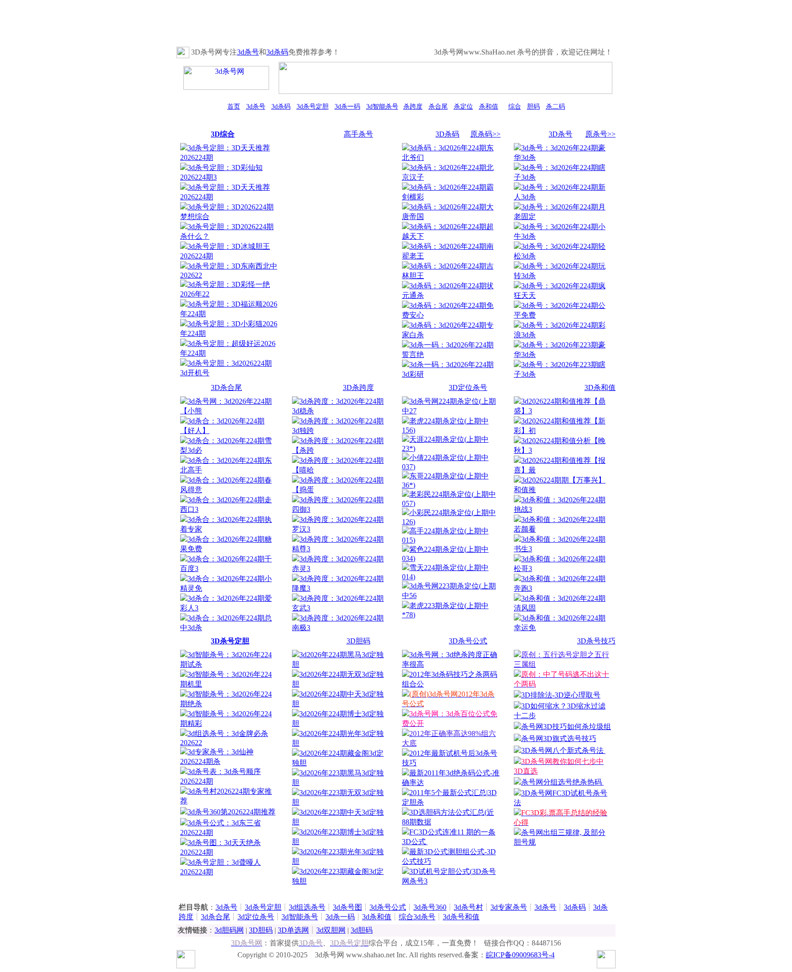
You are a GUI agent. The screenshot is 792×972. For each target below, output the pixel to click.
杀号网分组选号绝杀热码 (562, 782)
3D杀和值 (600, 387)
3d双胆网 (331, 930)
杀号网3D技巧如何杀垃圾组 (566, 726)
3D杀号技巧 (596, 641)
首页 (233, 106)
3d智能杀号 (382, 106)
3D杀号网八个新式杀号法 (563, 750)
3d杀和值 (376, 917)
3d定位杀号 (255, 917)
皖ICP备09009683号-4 (520, 955)
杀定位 (463, 106)
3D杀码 (447, 134)
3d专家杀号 (508, 907)
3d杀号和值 (461, 917)
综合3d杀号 (417, 917)
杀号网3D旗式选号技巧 (558, 738)
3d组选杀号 (307, 907)
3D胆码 (358, 641)
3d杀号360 (429, 907)
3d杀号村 (468, 907)
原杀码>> (485, 134)
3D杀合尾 (226, 387)
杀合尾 (438, 106)
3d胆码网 (229, 930)
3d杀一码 (347, 106)
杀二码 (555, 106)
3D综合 (223, 134)
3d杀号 (248, 52)
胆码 (533, 106)
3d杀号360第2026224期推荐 (231, 812)
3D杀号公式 (468, 641)
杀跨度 (413, 106)
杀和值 (488, 106)
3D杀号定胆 (230, 641)
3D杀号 (560, 134)
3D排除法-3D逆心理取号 (560, 695)
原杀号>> (600, 134)
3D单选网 (293, 930)
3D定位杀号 (468, 387)
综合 (514, 106)
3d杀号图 (347, 907)
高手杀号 (358, 134)
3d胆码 (362, 930)
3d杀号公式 (387, 907)
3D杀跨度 (358, 387)
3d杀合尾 (215, 917)
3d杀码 (277, 52)
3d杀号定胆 (313, 106)
